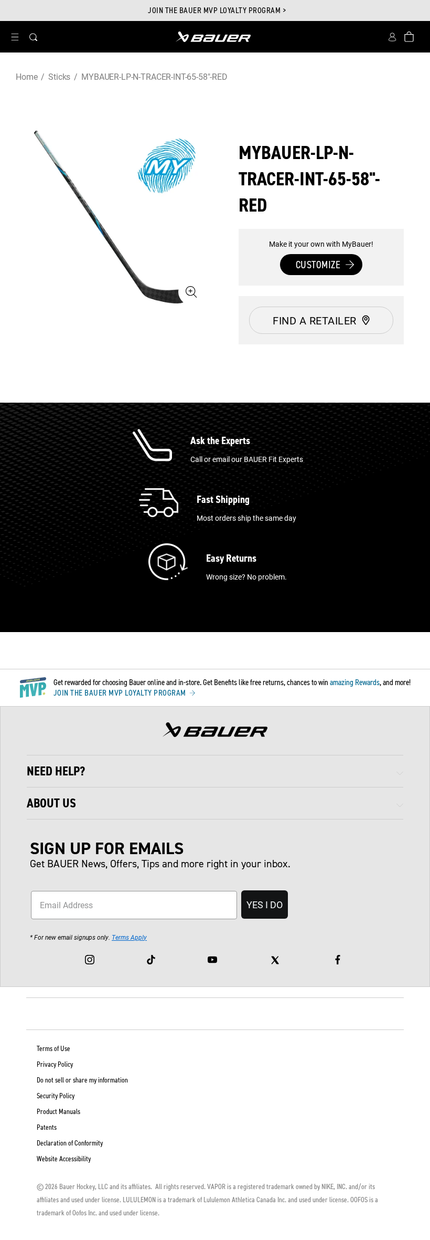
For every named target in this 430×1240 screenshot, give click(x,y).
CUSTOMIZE (318, 264)
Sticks (59, 76)
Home (26, 76)
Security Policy (55, 1096)
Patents (47, 1127)
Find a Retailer (315, 320)
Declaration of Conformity (70, 1143)
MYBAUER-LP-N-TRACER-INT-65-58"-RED (154, 76)
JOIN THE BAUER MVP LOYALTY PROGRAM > (217, 10)
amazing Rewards (355, 682)
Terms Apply (129, 937)
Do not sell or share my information (82, 1080)
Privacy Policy (55, 1064)
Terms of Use (53, 1049)
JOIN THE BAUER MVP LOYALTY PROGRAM (120, 693)
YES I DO (264, 904)
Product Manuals (58, 1112)
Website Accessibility (64, 1159)
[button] (15, 36)
